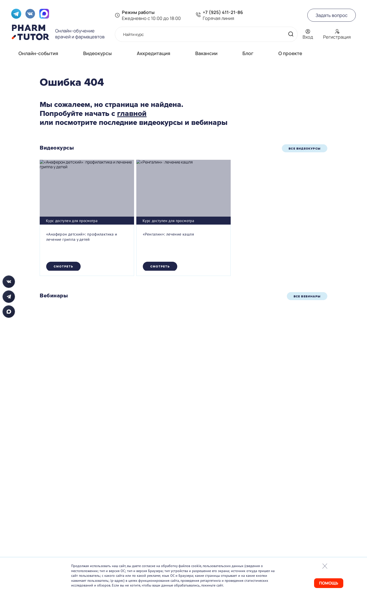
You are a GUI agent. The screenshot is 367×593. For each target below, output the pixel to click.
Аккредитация (153, 53)
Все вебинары (307, 296)
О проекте (290, 53)
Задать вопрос (332, 15)
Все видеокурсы (305, 148)
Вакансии (206, 53)
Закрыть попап (324, 566)
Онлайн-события (38, 53)
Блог (247, 53)
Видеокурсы (97, 53)
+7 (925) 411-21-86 (223, 12)
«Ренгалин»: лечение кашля (168, 234)
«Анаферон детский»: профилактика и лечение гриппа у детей (81, 237)
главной (132, 113)
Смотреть (63, 266)
